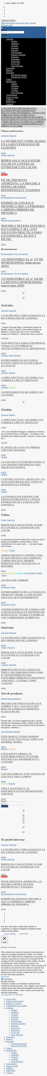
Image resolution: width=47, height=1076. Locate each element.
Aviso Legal (11, 999)
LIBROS (9, 100)
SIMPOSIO (10, 102)
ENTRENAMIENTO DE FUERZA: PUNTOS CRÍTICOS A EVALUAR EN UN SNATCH (21, 363)
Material (9, 70)
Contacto (9, 104)
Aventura (14, 48)
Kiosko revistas (12, 97)
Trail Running (16, 53)
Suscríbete (10, 73)
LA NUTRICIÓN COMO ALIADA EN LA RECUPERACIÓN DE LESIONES (23, 144)
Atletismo (15, 44)
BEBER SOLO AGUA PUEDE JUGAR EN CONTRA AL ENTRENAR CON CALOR (20, 164)
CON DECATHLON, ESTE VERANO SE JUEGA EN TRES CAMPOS (23, 775)
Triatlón (14, 41)
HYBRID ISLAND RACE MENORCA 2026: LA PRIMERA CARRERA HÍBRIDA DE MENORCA (22, 208)
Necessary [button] (5, 977)
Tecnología (15, 59)
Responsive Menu (8, 21)
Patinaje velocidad (18, 55)
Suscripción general (19, 75)
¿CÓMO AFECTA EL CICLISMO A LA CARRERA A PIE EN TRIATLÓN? (22, 379)
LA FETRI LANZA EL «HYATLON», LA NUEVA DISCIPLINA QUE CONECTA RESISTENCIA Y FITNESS (23, 482)
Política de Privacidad (14, 1001)
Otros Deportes (17, 66)
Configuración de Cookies (16, 1006)
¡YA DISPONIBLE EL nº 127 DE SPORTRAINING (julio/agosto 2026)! (22, 263)
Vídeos (9, 79)
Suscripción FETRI (18, 77)
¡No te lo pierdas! (21, 254)
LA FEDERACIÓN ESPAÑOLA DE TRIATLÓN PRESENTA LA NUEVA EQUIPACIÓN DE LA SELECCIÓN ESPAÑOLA (20, 500)
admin (3, 153)
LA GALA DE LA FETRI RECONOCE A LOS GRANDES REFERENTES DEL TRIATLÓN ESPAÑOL (23, 465)
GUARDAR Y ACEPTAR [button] (12, 995)
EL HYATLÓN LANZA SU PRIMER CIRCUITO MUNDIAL (20, 448)
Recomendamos (7, 198)
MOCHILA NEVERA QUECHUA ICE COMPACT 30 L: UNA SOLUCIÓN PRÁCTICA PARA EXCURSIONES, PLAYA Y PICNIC (23, 232)
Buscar (4, 30)
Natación (14, 50)
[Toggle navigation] (2, 28)
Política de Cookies (13, 1003)
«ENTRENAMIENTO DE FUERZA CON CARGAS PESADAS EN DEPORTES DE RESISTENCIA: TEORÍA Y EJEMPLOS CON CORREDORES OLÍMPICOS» (23, 613)
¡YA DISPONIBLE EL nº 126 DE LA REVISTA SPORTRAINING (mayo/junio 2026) (22, 282)
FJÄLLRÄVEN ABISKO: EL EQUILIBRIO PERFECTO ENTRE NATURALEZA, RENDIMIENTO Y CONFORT (20, 757)
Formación (10, 68)
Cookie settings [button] (10, 934)
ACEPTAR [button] (23, 934)
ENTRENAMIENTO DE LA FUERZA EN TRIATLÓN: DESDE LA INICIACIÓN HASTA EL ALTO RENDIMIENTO (23, 595)
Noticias (4, 175)
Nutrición (15, 57)
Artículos (9, 39)
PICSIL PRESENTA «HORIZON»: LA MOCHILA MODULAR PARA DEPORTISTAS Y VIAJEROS (20, 185)
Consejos (4, 665)
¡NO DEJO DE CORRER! (14, 580)
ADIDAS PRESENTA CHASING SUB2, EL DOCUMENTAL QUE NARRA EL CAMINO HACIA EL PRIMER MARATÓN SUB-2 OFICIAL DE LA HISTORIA (22, 561)
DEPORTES (11, 82)
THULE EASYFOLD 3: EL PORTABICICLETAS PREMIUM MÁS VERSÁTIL (22, 791)
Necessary (8, 979)
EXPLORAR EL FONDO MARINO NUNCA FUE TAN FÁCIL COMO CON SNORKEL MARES (22, 739)
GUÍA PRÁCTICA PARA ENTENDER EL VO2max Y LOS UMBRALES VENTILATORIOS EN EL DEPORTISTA (23, 346)
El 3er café (15, 64)
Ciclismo (14, 46)
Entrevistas (15, 62)
